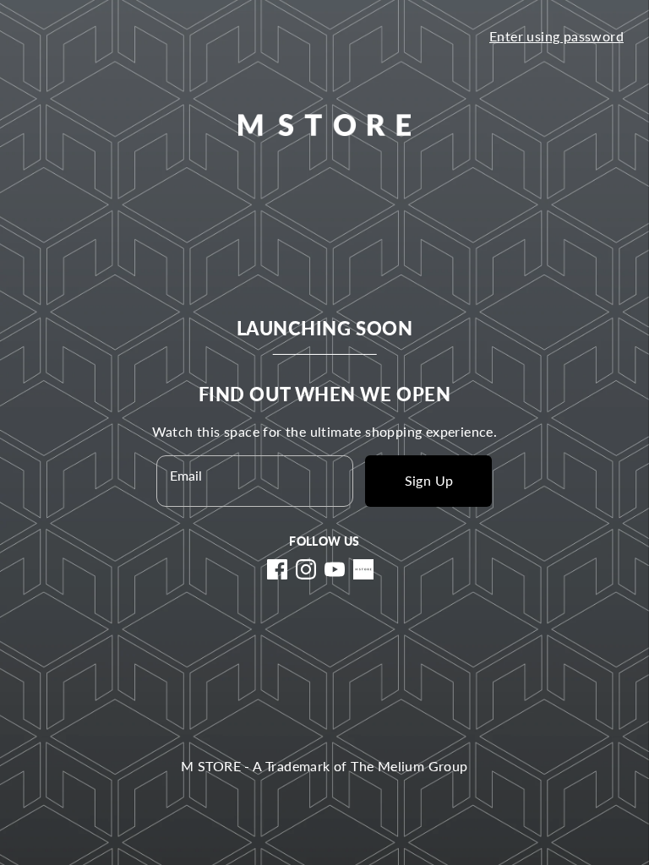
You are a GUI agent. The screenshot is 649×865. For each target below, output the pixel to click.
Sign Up (429, 480)
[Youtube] (334, 569)
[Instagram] (306, 569)
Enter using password (556, 36)
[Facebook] (277, 569)
